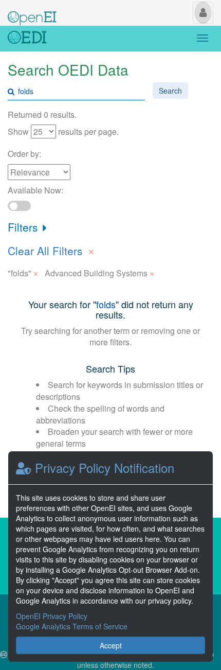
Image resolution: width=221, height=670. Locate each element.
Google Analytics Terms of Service (71, 626)
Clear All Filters (51, 249)
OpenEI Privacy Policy (51, 616)
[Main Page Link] (32, 12)
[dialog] (110, 556)
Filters (24, 227)
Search (170, 90)
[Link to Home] (27, 38)
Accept (111, 645)
